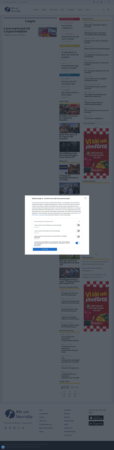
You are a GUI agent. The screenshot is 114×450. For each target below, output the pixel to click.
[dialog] (57, 225)
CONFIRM (45, 249)
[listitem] (57, 221)
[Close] (85, 198)
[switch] (78, 225)
